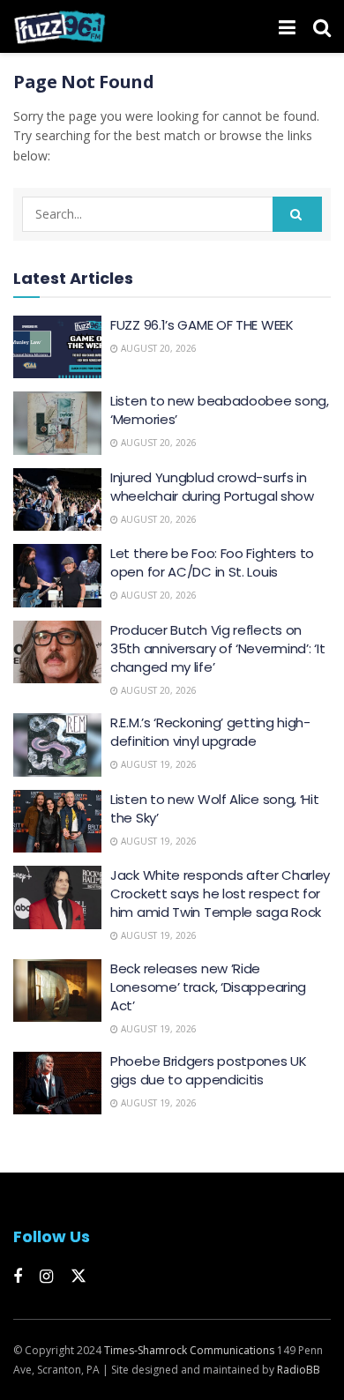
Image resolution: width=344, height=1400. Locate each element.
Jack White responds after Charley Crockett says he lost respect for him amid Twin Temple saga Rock (220, 893)
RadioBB (298, 1369)
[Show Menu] (287, 26)
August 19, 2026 (157, 764)
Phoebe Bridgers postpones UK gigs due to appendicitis (208, 1070)
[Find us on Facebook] (17, 1277)
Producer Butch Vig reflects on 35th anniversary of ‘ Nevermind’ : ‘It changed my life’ (217, 648)
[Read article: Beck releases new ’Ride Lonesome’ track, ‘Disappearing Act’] (57, 991)
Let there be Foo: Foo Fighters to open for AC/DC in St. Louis (212, 562)
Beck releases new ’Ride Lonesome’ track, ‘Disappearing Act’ (208, 987)
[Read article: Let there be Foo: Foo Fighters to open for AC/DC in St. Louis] (57, 575)
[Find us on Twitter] (78, 1276)
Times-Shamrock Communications (189, 1350)
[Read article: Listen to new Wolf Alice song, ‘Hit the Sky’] (57, 821)
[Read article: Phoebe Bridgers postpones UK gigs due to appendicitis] (57, 1083)
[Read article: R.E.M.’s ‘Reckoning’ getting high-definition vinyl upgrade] (57, 745)
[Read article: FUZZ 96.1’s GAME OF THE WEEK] (57, 347)
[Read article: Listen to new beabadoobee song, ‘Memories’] (57, 423)
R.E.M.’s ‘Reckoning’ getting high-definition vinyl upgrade (210, 731)
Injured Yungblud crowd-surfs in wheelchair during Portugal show (212, 486)
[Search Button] (322, 26)
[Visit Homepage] (59, 26)
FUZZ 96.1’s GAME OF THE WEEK (202, 325)
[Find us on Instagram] (46, 1277)
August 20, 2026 (157, 348)
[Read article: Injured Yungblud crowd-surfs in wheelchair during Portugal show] (57, 500)
